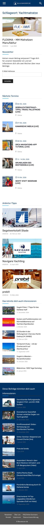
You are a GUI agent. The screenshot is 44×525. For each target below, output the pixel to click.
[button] (4, 3)
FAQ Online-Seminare (30, 515)
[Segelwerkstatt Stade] (22, 217)
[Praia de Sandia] (8, 451)
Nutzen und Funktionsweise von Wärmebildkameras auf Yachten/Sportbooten (29, 321)
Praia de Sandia (23, 449)
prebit (6, 291)
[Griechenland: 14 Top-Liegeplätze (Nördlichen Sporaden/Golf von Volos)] (8, 499)
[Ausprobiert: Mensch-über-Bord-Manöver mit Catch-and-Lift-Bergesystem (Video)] (8, 463)
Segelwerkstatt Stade (15, 230)
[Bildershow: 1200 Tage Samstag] (8, 371)
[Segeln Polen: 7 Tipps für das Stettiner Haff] (8, 310)
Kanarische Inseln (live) (27, 126)
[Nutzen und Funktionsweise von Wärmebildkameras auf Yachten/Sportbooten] (8, 322)
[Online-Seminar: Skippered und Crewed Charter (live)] (8, 440)
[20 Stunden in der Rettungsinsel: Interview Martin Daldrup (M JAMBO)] (8, 334)
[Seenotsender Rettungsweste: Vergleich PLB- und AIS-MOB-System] (8, 402)
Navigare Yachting (13, 261)
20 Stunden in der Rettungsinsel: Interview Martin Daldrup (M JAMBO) (29, 333)
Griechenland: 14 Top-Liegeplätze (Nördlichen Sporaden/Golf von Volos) (27, 498)
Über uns (17, 515)
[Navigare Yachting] (22, 248)
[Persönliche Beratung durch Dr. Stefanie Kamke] (8, 488)
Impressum (17, 517)
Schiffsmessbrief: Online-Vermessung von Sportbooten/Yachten (26, 426)
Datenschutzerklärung (30, 517)
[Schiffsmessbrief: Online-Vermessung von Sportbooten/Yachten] (8, 427)
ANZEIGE (5, 46)
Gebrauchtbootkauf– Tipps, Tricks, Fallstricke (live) (27, 109)
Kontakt (8, 517)
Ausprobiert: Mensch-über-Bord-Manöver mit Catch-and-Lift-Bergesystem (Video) (29, 462)
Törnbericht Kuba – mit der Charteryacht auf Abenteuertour (27, 346)
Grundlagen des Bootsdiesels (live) (24, 164)
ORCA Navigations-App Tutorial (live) (26, 145)
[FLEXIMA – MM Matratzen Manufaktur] (22, 27)
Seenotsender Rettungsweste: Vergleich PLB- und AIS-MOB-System (28, 402)
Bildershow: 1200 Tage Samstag (29, 368)
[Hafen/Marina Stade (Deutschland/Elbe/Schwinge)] (8, 476)
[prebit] (22, 279)
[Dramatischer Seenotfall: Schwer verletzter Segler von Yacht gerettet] (8, 415)
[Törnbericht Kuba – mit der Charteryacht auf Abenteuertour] (8, 347)
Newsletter (8, 515)
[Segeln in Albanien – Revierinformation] (8, 359)
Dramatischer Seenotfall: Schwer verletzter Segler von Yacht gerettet (28, 414)
